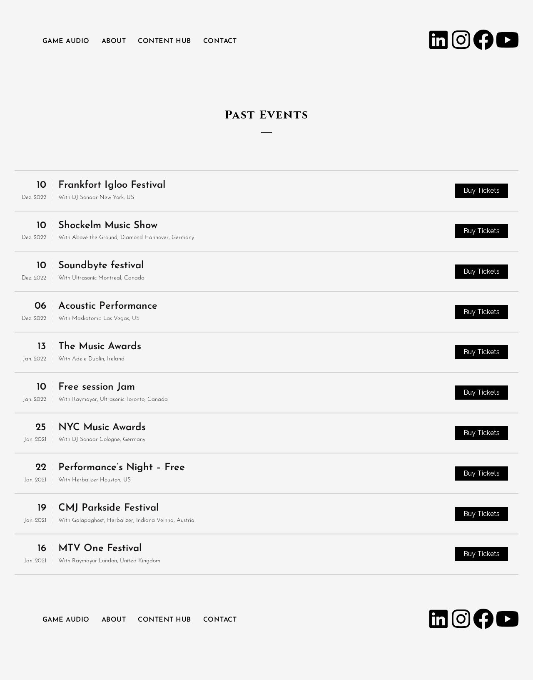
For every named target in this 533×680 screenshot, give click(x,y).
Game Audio (66, 41)
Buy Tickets (481, 190)
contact (220, 41)
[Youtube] (506, 39)
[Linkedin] (438, 39)
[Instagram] (461, 39)
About (114, 41)
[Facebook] (483, 39)
